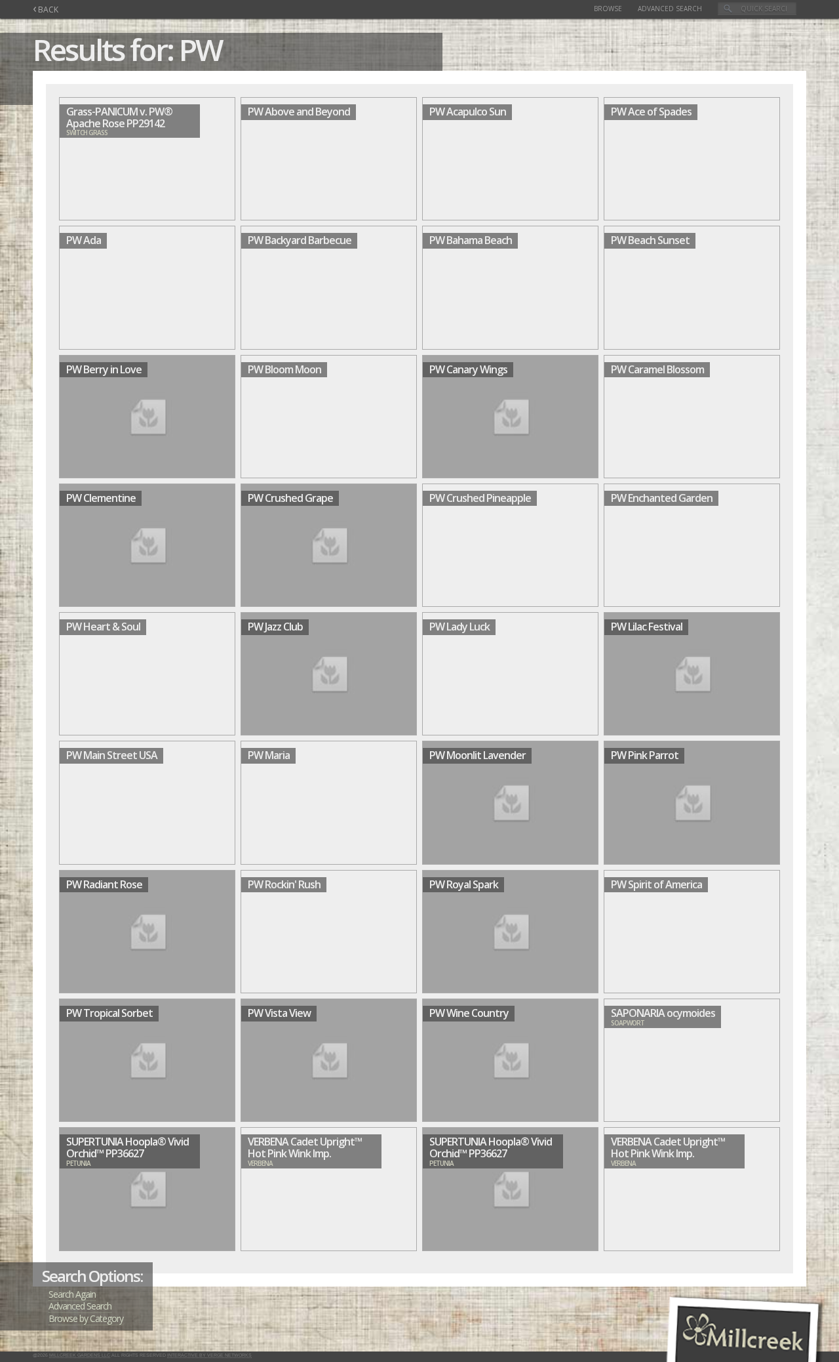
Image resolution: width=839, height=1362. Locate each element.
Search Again (72, 1294)
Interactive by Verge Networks (209, 1355)
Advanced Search (670, 8)
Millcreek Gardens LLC (79, 1355)
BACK (45, 9)
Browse (608, 8)
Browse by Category (86, 1318)
